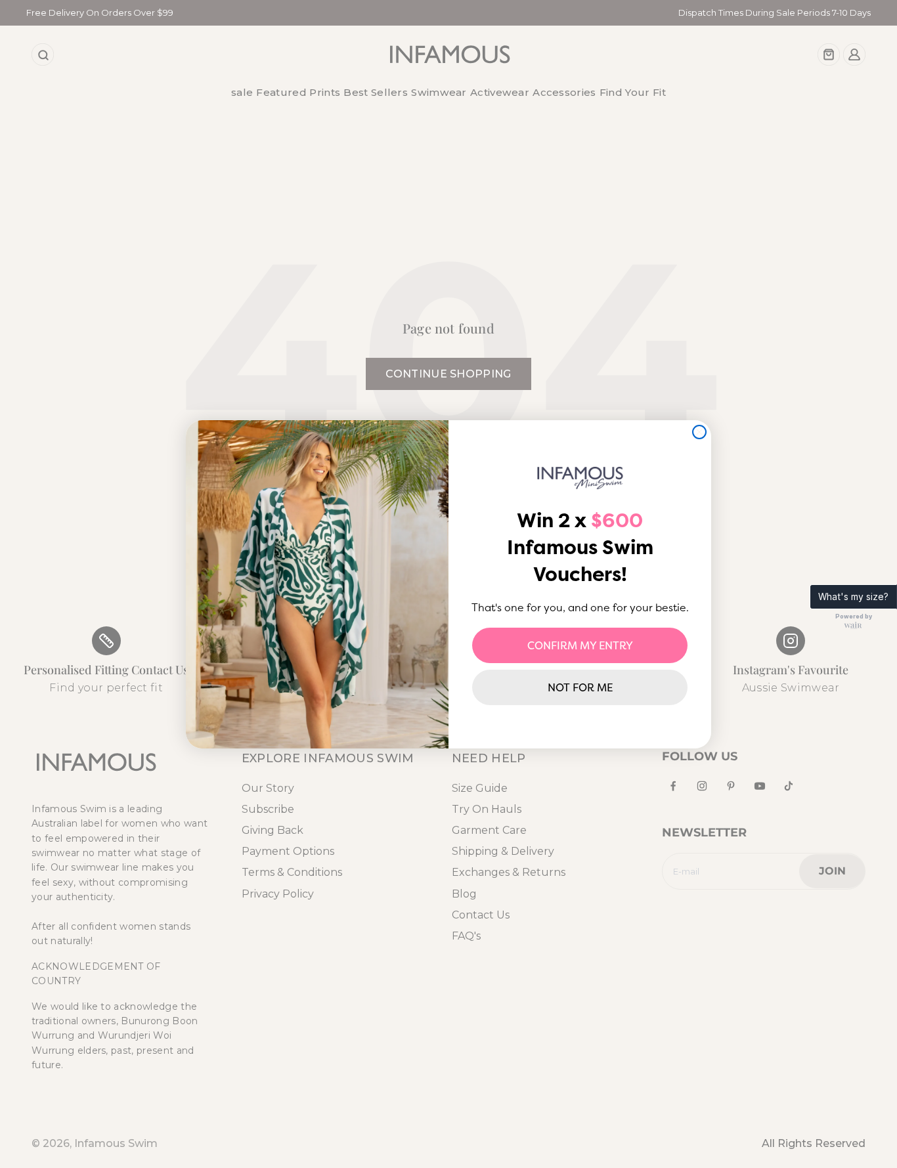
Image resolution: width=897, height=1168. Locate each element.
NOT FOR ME (580, 687)
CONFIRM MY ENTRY (580, 645)
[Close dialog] (699, 432)
